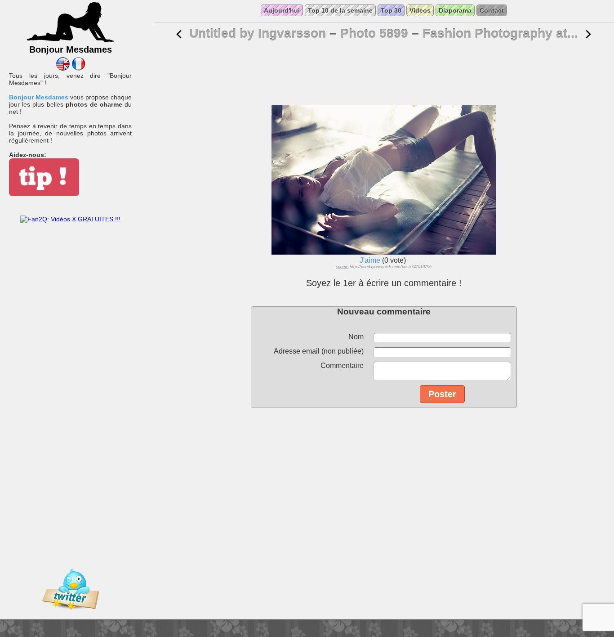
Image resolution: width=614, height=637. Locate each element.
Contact (492, 10)
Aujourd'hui (282, 10)
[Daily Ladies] (63, 68)
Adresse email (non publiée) (319, 351)
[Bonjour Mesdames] (71, 41)
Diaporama (455, 10)
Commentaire (342, 365)
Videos (420, 10)
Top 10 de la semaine (340, 10)
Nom (356, 337)
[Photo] (179, 34)
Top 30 (391, 10)
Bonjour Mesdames (38, 97)
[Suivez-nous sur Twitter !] (70, 615)
